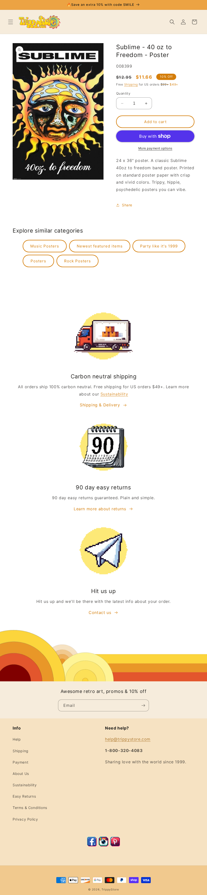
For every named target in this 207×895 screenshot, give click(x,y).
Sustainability (114, 394)
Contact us (100, 612)
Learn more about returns (100, 508)
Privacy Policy (25, 819)
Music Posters (44, 246)
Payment (20, 762)
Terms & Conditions (30, 807)
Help (17, 739)
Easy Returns (24, 796)
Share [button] (127, 205)
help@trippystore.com (127, 739)
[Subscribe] (143, 705)
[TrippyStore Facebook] (92, 845)
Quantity (123, 93)
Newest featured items (100, 246)
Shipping (131, 84)
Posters (38, 261)
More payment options (155, 148)
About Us (21, 773)
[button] (10, 21)
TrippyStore (110, 889)
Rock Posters (77, 261)
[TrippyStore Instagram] (103, 845)
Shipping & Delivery (100, 404)
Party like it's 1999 (159, 246)
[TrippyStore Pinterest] (115, 845)
